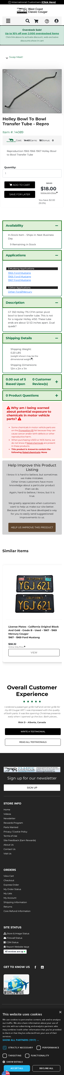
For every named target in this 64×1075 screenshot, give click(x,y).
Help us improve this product (32, 527)
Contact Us (9, 849)
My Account (10, 898)
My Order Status (12, 889)
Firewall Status (14, 938)
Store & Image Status (17, 933)
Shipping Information (15, 902)
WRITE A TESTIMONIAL (33, 731)
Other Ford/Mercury (20, 291)
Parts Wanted (11, 827)
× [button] (60, 1012)
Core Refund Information (17, 911)
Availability (14, 225)
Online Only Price (48, 193)
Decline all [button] (46, 1068)
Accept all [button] (17, 1068)
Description (15, 303)
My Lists (8, 893)
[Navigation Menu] (8, 21)
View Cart (9, 876)
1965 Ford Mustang (19, 272)
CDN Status (12, 942)
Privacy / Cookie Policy (15, 831)
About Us (8, 844)
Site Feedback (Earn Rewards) (20, 840)
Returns (8, 906)
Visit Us (7, 853)
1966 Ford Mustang (19, 276)
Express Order (11, 885)
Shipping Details (19, 338)
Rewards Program (13, 823)
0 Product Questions (22, 395)
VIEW (34, 652)
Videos (7, 814)
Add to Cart (21, 184)
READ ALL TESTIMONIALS (33, 742)
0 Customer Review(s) (28, 382)
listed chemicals (35, 443)
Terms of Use (10, 836)
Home (7, 809)
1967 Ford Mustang (19, 280)
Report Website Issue (17, 946)
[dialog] (32, 1042)
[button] (32, 1040)
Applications (16, 255)
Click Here (48, 2)
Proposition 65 (26, 430)
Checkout (9, 880)
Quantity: (10, 167)
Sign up (32, 787)
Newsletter (9, 818)
